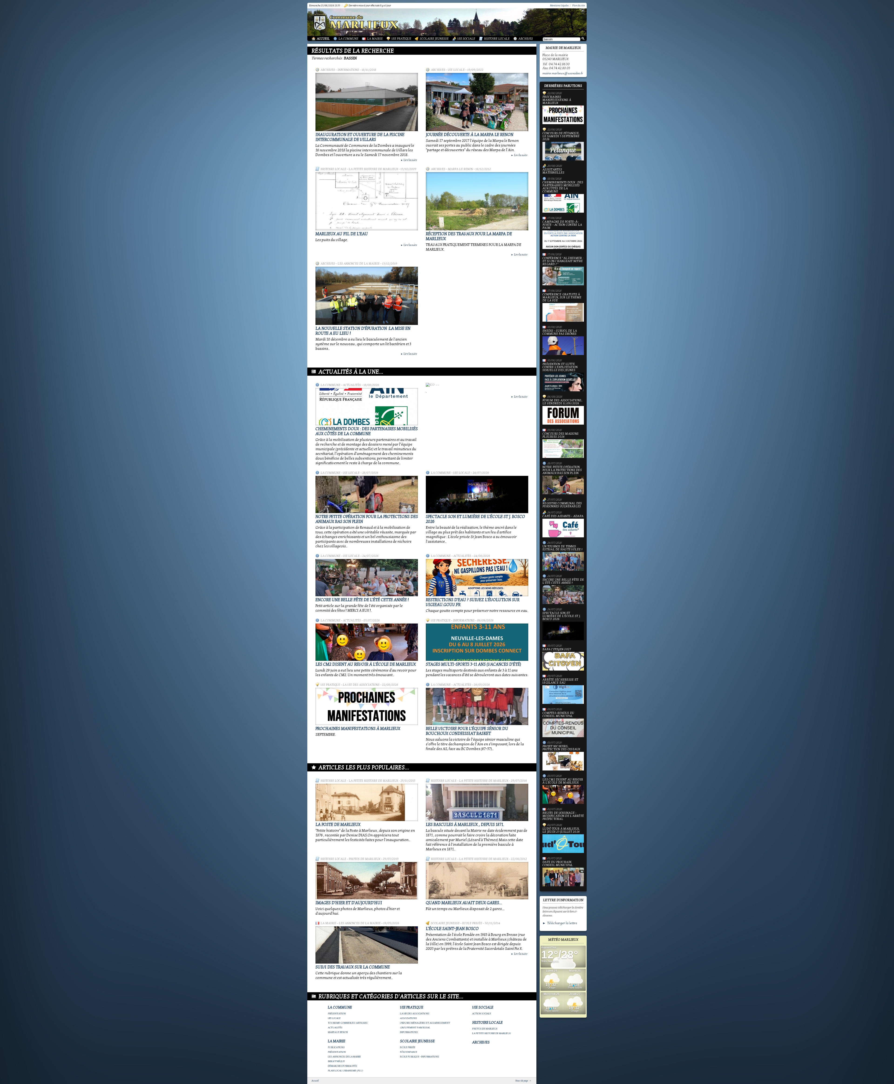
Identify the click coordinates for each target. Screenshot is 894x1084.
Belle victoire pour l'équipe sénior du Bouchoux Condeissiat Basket (467, 731)
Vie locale (456, 70)
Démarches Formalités (342, 1065)
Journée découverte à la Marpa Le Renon (469, 134)
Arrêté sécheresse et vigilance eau (560, 681)
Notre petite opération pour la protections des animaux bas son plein (562, 470)
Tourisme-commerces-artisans (348, 1022)
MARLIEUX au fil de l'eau (341, 234)
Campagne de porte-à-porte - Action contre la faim (562, 225)
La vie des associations (361, 685)
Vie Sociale (466, 39)
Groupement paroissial (415, 1027)
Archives (525, 39)
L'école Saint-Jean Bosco (452, 928)
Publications (336, 1047)
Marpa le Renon (460, 169)
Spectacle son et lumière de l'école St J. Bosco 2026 (561, 616)
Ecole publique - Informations (419, 1056)
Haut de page (521, 1080)
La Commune (348, 39)
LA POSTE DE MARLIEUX (337, 824)
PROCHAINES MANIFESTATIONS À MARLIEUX (357, 728)
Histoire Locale (497, 39)
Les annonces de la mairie (358, 264)
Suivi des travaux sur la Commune (352, 967)
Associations (408, 1018)
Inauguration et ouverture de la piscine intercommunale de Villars (359, 137)
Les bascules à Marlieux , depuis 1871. (465, 824)
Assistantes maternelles (553, 171)
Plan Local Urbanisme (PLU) (345, 1070)
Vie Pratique (401, 39)
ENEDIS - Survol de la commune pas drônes (559, 332)
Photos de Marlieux (364, 859)
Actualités (352, 385)
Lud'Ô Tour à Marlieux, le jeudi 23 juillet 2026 (561, 830)
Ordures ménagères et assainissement (425, 1022)
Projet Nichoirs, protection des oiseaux (561, 748)
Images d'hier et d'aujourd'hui (348, 902)
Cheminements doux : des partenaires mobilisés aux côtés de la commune (366, 431)
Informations (348, 70)
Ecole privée (472, 923)
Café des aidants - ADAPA (562, 516)
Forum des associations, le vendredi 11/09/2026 (562, 402)
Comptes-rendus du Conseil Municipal (558, 715)
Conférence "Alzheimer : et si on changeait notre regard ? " (562, 261)
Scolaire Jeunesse (434, 39)
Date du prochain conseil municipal (557, 864)
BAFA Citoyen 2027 (556, 649)
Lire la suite (409, 160)
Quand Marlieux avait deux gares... (464, 902)
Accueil (323, 39)
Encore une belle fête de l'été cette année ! (362, 599)
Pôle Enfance (408, 1051)
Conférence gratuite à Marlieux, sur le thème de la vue (562, 297)
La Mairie (375, 39)
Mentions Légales (559, 5)
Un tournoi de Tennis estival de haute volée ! (562, 548)
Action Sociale (481, 1013)
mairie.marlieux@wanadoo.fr (562, 73)
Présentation (337, 1013)
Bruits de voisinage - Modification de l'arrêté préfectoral (563, 816)
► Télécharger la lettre (559, 923)
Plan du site (578, 5)
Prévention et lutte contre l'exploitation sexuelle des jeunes (560, 367)
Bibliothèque (336, 1061)
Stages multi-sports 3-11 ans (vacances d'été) (473, 664)
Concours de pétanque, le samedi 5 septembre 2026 (560, 136)
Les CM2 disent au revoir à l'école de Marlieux (365, 664)
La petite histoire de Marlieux (373, 169)
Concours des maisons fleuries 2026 (560, 435)
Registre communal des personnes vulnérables (562, 505)
